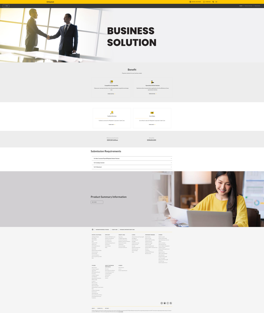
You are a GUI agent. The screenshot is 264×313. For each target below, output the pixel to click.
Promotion (94, 273)
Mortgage (134, 241)
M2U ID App (94, 238)
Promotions (94, 247)
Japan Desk (94, 270)
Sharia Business (162, 255)
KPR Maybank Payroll (96, 272)
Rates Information (95, 285)
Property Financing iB (163, 256)
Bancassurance (148, 253)
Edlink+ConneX (148, 238)
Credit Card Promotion (123, 239)
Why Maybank (121, 267)
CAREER (120, 265)
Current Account (108, 241)
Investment (147, 250)
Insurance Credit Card (123, 247)
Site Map (107, 308)
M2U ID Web (94, 239)
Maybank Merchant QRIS (96, 250)
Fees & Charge (94, 253)
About (93, 308)
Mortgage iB (134, 238)
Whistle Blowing (95, 293)
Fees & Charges (135, 250)
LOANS (133, 234)
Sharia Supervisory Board (110, 270)
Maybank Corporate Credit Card (127, 229)
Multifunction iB (135, 244)
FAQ (93, 258)
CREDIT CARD (114, 229)
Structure (107, 276)
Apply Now (121, 236)
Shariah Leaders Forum (163, 262)
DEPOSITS (107, 234)
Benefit (241, 5)
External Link (94, 291)
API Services (94, 244)
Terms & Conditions (95, 255)
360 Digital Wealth (95, 236)
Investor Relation (108, 273)
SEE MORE (94, 202)
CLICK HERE (120, 311)
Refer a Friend (94, 282)
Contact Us (99, 308)
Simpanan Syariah (162, 247)
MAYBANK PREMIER (150, 234)
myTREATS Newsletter (123, 238)
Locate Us (93, 281)
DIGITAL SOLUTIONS (96, 234)
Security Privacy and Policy (97, 294)
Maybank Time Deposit (109, 238)
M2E (93, 241)
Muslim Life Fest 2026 (163, 238)
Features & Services (248, 5)
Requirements (257, 5)
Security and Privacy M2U (97, 256)
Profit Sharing (161, 261)
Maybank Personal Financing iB (138, 236)
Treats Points (121, 244)
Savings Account (108, 239)
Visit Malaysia (94, 276)
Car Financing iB (162, 258)
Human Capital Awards (123, 270)
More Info (111, 124)
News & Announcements (96, 278)
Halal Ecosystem (162, 236)
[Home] (92, 229)
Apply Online (94, 267)
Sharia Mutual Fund (162, 244)
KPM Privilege (94, 279)
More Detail (111, 93)
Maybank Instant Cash (136, 247)
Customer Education (96, 290)
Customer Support (95, 269)
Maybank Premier (148, 241)
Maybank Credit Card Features (124, 241)
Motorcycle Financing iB (163, 259)
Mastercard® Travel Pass (150, 239)
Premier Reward (135, 239)
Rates (106, 247)
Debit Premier (148, 236)
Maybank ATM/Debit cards (110, 236)
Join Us (120, 269)
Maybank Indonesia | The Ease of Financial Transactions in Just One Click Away (103, 229)
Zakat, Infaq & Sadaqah (163, 253)
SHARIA (160, 234)
